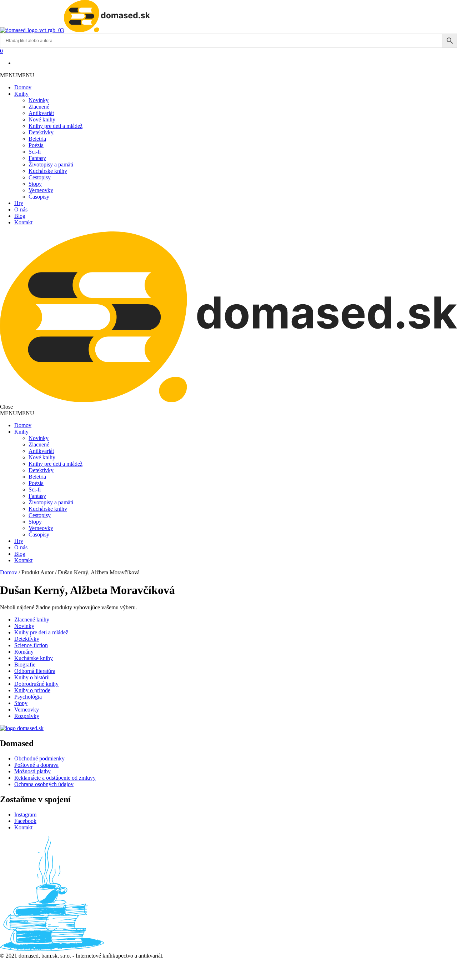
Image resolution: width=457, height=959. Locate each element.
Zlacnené (39, 107)
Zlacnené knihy (31, 619)
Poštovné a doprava (36, 765)
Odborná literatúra (34, 671)
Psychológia (28, 697)
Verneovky (41, 190)
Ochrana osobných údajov (44, 784)
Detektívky (41, 132)
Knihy (21, 94)
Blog (19, 216)
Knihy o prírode (32, 690)
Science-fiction (31, 645)
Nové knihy (42, 119)
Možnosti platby (32, 771)
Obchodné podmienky (39, 758)
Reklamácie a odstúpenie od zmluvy (55, 778)
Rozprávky (26, 716)
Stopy (35, 184)
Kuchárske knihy (48, 171)
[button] (17, 75)
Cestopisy (40, 177)
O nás (20, 209)
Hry (18, 203)
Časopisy (39, 197)
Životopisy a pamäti (51, 164)
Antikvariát (41, 113)
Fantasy (37, 158)
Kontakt (23, 222)
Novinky (39, 100)
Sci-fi (35, 152)
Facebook (25, 821)
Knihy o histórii (32, 677)
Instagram (25, 814)
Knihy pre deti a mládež (55, 126)
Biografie (24, 664)
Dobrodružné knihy (36, 684)
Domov (22, 87)
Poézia (36, 145)
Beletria (37, 139)
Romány (24, 652)
